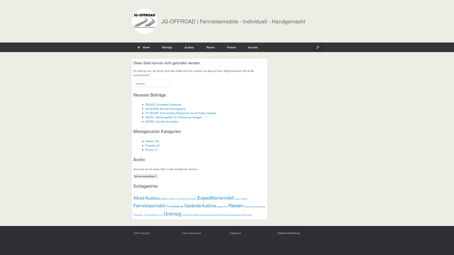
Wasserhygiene (234, 215)
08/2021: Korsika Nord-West (161, 121)
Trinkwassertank (151, 215)
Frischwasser (175, 206)
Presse (149, 149)
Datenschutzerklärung (289, 233)
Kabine (209, 205)
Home (146, 47)
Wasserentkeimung (219, 215)
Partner (231, 47)
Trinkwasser (138, 215)
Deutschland (182, 198)
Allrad (138, 198)
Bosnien (172, 198)
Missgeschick (222, 206)
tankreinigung (259, 206)
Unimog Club (187, 215)
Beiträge (167, 47)
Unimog (172, 213)
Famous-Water (241, 198)
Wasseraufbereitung (202, 215)
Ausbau (189, 47)
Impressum (235, 233)
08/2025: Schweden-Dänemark (163, 104)
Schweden (248, 206)
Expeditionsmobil (215, 197)
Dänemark (192, 198)
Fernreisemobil (149, 205)
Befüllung (164, 198)
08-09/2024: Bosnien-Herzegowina (165, 108)
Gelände (192, 205)
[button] (317, 47)
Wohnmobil (246, 215)
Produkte (150, 145)
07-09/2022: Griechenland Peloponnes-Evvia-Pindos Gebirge (180, 113)
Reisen (210, 47)
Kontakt (253, 47)
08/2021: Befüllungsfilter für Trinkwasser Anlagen (173, 117)
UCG (161, 215)
